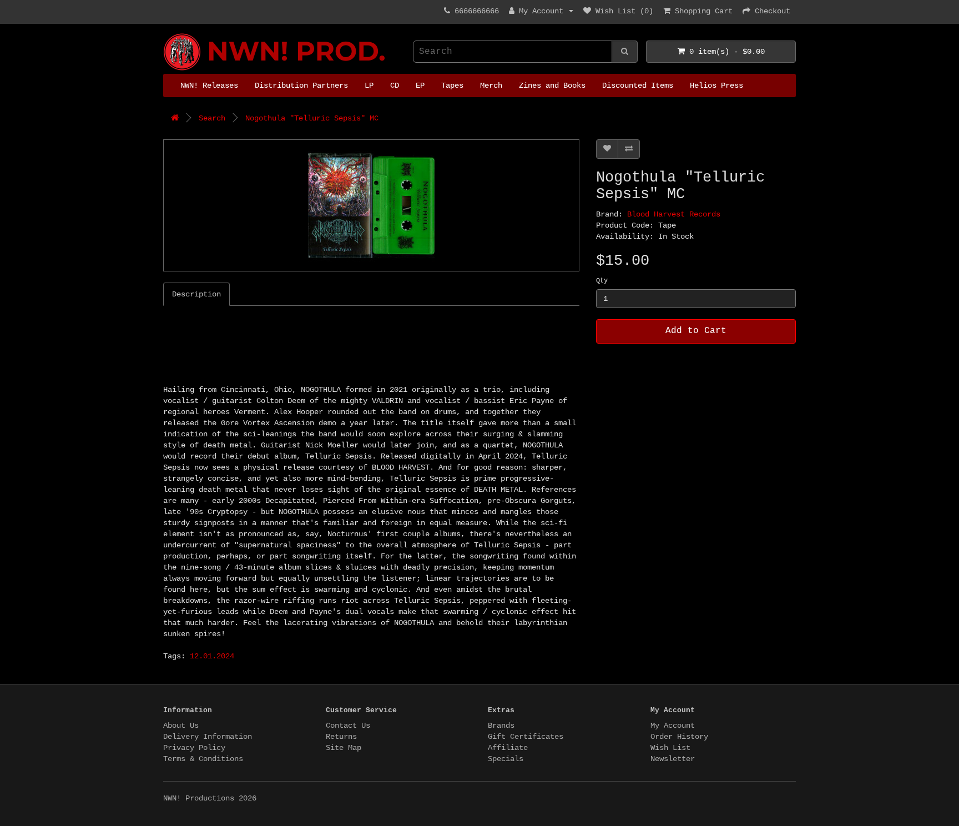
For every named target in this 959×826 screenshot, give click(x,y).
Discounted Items (637, 85)
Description (196, 294)
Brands (501, 725)
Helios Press (716, 85)
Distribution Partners (301, 85)
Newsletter (672, 758)
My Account (672, 725)
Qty (602, 281)
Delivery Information (207, 736)
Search (212, 118)
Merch (491, 85)
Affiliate (508, 747)
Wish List (670, 747)
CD (394, 85)
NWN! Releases (209, 85)
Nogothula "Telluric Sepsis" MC (311, 118)
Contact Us (348, 725)
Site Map (343, 747)
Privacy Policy (194, 747)
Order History (679, 736)
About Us (181, 725)
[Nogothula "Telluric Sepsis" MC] (371, 205)
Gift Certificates (525, 736)
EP (420, 85)
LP (369, 85)
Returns (341, 736)
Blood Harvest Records (673, 214)
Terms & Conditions (203, 758)
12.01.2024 (212, 656)
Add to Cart (695, 331)
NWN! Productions (167, 33)
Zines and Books (552, 85)
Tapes (452, 85)
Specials (505, 758)
